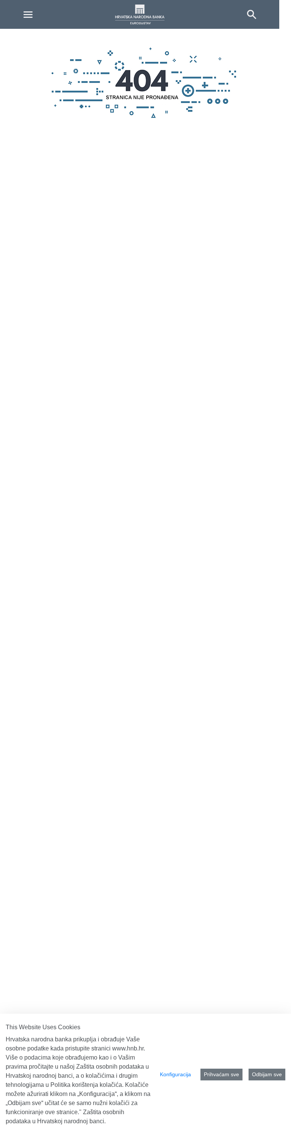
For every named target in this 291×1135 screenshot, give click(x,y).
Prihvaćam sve (221, 1074)
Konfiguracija (175, 1074)
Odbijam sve (267, 1074)
